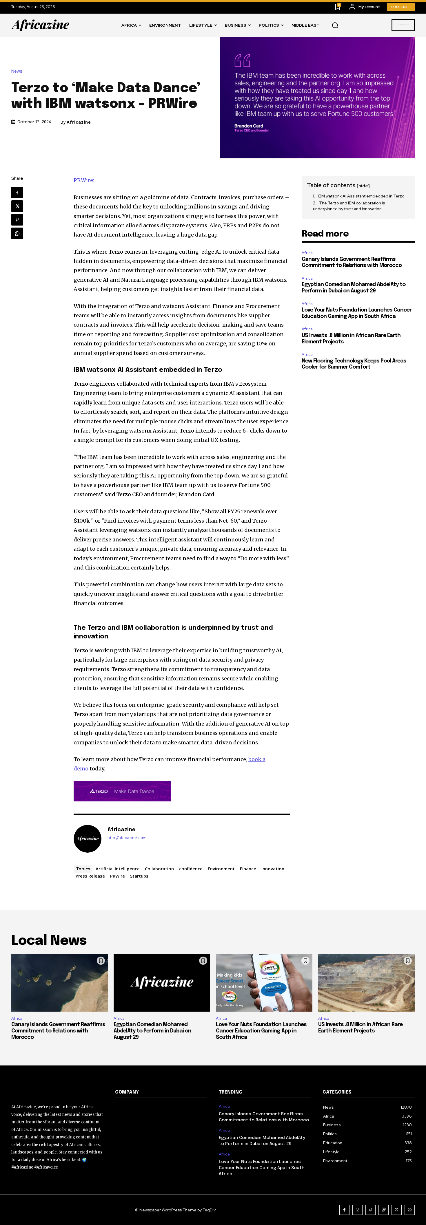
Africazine (79, 122)
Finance (248, 868)
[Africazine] (87, 839)
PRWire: (84, 180)
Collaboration (159, 868)
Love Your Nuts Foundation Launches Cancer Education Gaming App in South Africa (261, 1031)
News (16, 71)
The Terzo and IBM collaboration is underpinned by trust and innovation (349, 205)
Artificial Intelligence (118, 868)
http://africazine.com (127, 837)
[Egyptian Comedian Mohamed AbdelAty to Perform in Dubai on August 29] (162, 983)
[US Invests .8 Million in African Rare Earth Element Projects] (366, 983)
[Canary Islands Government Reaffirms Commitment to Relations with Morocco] (59, 983)
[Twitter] (17, 206)
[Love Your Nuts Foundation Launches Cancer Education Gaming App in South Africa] (264, 983)
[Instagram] (357, 1210)
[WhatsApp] (17, 233)
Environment (221, 868)
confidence (191, 868)
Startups (139, 876)
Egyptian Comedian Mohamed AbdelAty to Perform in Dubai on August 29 (152, 1031)
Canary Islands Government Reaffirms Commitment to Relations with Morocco (58, 1031)
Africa (307, 252)
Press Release (90, 876)
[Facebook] (17, 192)
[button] (335, 25)
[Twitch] (383, 1210)
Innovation (272, 868)
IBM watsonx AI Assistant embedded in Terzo (361, 196)
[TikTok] (370, 1210)
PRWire (117, 876)
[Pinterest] (17, 220)
